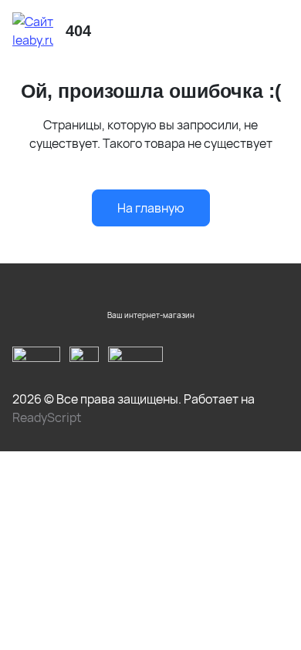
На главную (150, 207)
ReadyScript (46, 417)
